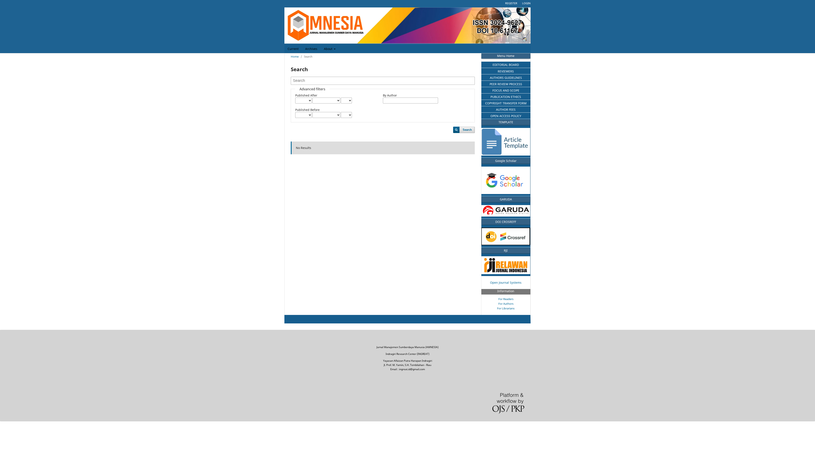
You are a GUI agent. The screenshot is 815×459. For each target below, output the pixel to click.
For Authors (505, 304)
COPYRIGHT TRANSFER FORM (506, 103)
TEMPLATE (506, 122)
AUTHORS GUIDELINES (506, 78)
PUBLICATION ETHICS (505, 97)
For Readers (505, 299)
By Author (390, 95)
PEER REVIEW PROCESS (506, 84)
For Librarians (505, 308)
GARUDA (506, 199)
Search (467, 129)
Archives (311, 49)
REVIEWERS (506, 71)
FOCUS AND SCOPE (505, 90)
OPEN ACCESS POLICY (505, 116)
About (328, 49)
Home (295, 56)
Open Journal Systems (505, 282)
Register (511, 3)
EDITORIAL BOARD (506, 65)
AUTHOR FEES (506, 110)
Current (293, 49)
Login (526, 3)
